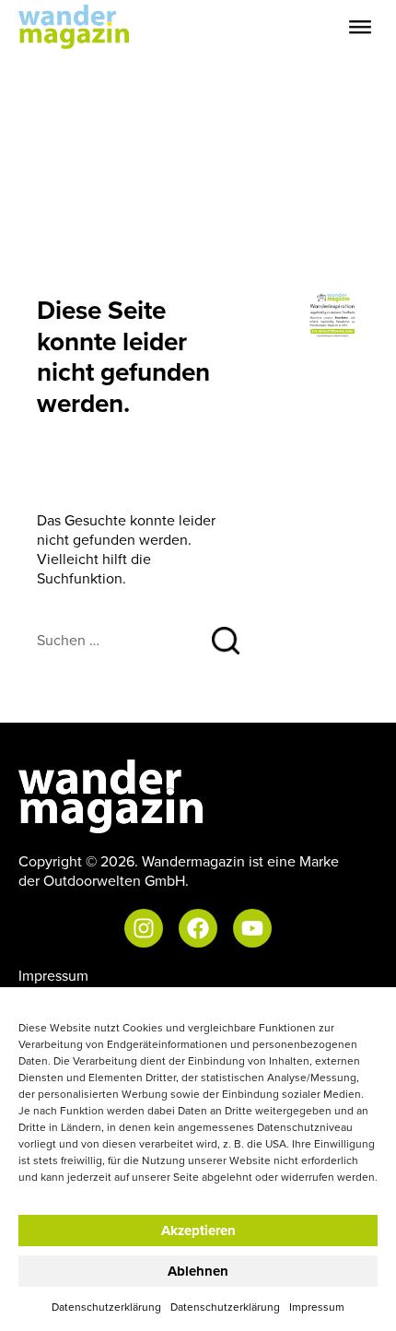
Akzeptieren (198, 1230)
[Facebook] (198, 928)
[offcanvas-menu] (360, 27)
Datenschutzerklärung (106, 1306)
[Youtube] (252, 928)
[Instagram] (143, 928)
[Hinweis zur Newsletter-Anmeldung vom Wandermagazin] (333, 313)
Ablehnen (198, 1271)
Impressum (316, 1306)
